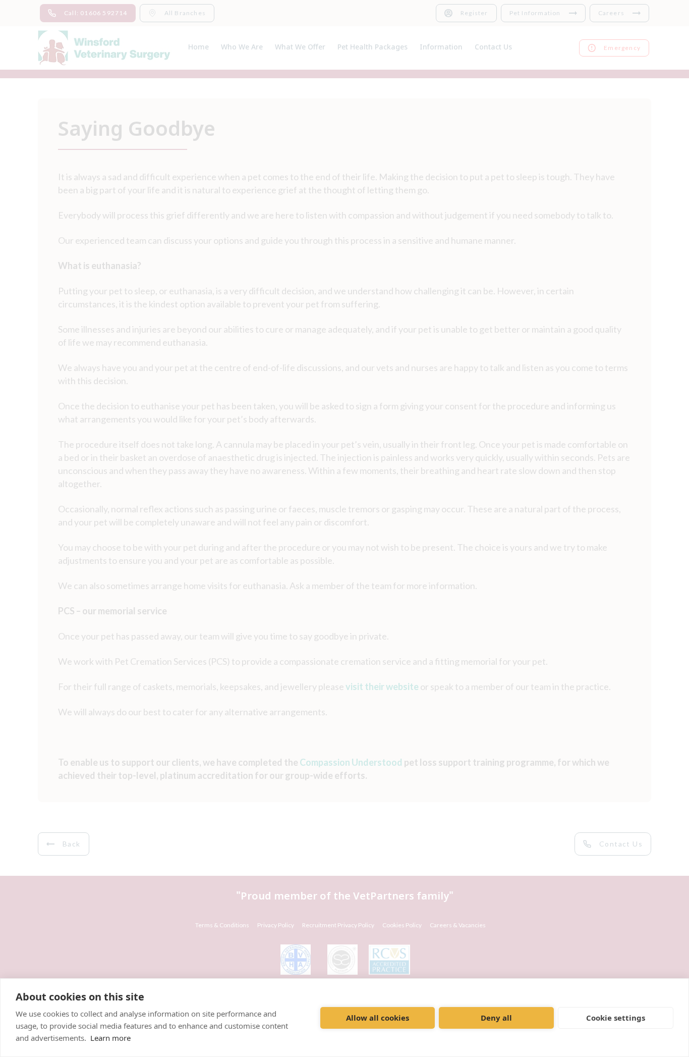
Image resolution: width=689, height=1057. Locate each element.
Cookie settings (615, 1018)
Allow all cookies (377, 1018)
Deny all (496, 1018)
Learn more (110, 1038)
